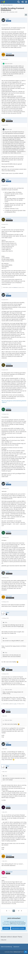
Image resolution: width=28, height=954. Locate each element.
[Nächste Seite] (21, 911)
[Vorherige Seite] (6, 911)
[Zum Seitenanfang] (25, 952)
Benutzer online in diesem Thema (11, 937)
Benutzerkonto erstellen (18, 928)
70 (13, 910)
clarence (15, 287)
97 (18, 910)
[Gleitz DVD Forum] (2, 1)
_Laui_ (15, 703)
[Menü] (26, 1)
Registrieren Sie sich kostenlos (18, 923)
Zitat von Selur (8, 689)
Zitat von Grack (8, 63)
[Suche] (18, 1)
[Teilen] (26, 15)
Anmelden (6, 928)
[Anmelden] (22, 2)
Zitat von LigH (8, 129)
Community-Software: (14, 952)
